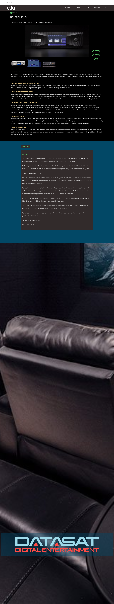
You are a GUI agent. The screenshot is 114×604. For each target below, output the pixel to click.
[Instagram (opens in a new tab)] (12, 2)
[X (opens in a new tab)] (7, 2)
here (38, 220)
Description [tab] (25, 147)
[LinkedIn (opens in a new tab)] (14, 2)
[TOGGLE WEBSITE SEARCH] (105, 8)
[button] (94, 50)
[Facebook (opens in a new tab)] (9, 2)
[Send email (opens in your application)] (16, 2)
